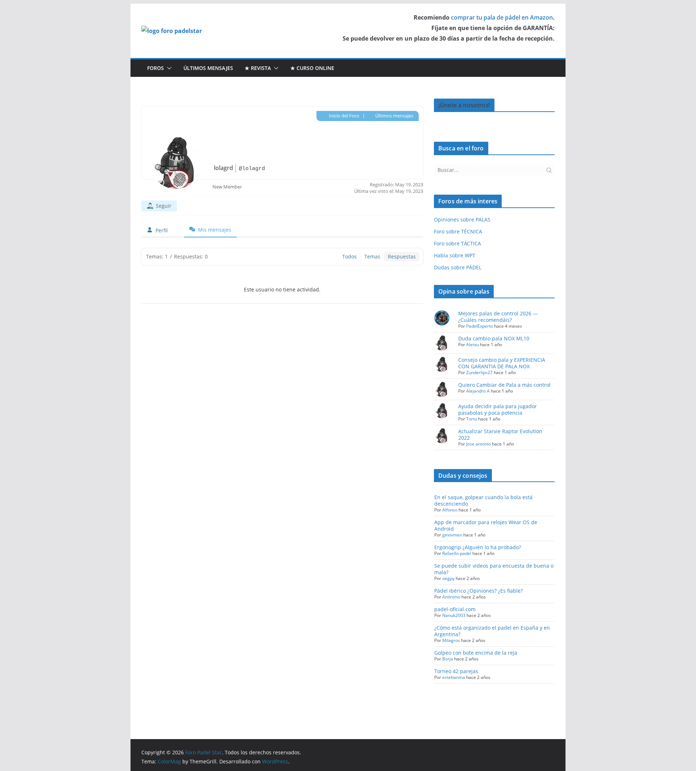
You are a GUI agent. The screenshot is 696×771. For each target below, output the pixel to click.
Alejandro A (478, 391)
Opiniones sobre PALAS (462, 219)
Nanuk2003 (453, 615)
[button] (168, 68)
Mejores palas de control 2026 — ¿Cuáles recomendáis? (498, 316)
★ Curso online (312, 68)
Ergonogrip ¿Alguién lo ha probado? (477, 547)
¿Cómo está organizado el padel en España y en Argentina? (492, 631)
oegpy (448, 578)
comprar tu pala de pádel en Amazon (502, 17)
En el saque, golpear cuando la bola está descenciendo (483, 500)
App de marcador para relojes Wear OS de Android (485, 525)
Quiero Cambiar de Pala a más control (504, 384)
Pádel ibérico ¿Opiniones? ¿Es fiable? (478, 590)
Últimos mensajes (208, 68)
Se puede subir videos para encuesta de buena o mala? (494, 569)
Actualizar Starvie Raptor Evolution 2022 (500, 434)
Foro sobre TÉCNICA (458, 231)
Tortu (471, 419)
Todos (349, 256)
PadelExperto (479, 326)
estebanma (453, 677)
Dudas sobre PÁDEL (457, 267)
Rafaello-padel (456, 553)
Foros (155, 68)
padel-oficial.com (455, 609)
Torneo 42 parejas (456, 671)
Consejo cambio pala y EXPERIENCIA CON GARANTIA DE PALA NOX (501, 363)
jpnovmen (452, 535)
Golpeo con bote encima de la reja (475, 652)
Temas (372, 256)
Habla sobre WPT (454, 255)
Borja (447, 659)
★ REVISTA (258, 68)
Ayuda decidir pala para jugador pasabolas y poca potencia (497, 409)
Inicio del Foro (343, 115)
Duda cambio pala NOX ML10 (493, 338)
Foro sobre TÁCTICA (457, 243)
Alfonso (449, 510)
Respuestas (402, 256)
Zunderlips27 (479, 372)
